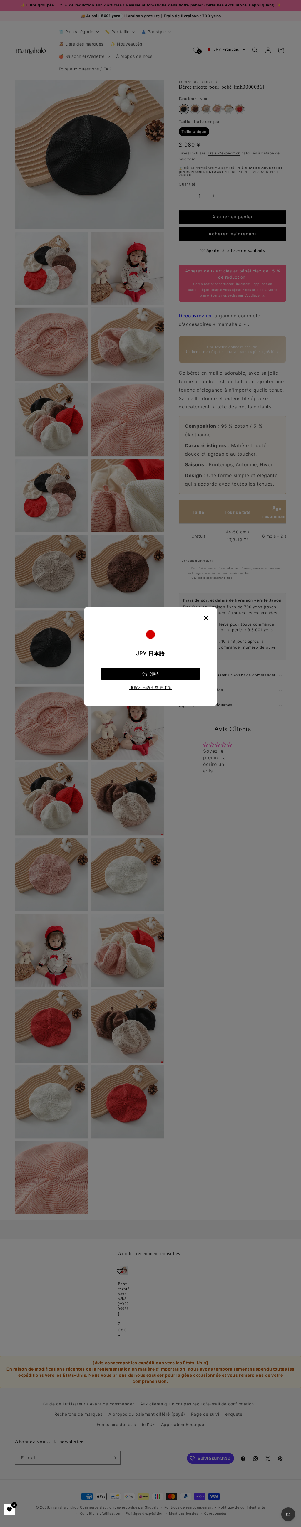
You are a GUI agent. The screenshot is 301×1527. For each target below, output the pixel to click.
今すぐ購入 (150, 674)
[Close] (206, 618)
